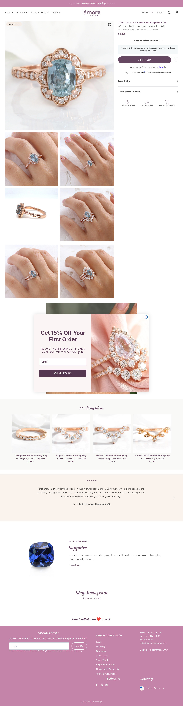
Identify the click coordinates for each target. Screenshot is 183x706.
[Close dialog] (146, 317)
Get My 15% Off (62, 373)
